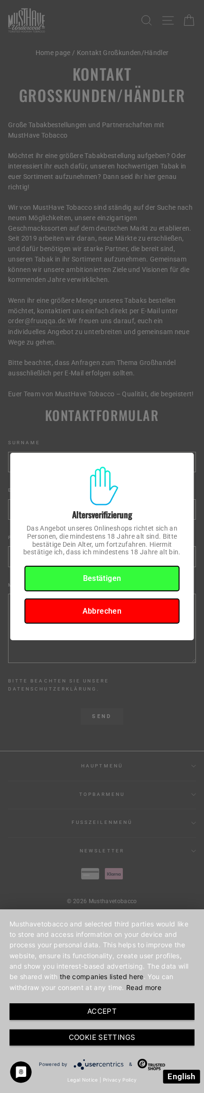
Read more (143, 987)
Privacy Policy (120, 1080)
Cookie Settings (102, 1037)
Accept (102, 1011)
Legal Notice (82, 1080)
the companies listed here (102, 976)
